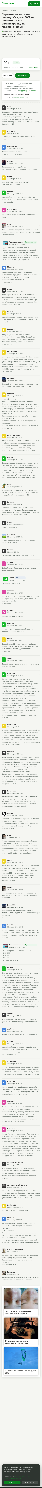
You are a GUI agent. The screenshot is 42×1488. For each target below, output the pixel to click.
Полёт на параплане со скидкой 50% (20, 1372)
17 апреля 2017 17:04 (15, 593)
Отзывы (22, 75)
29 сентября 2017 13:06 (15, 487)
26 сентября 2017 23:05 (15, 524)
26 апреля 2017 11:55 (17, 580)
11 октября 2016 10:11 (15, 793)
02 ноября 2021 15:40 (15, 163)
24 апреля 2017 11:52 (15, 565)
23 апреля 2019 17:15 (15, 437)
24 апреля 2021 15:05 (15, 226)
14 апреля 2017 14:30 (15, 625)
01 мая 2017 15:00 (13, 552)
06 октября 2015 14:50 (15, 1031)
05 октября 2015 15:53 (15, 1064)
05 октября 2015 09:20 (15, 1131)
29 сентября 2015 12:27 (15, 1187)
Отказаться (29, 1482)
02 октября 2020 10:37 (15, 353)
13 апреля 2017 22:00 (15, 640)
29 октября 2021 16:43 (15, 179)
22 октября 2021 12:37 (15, 194)
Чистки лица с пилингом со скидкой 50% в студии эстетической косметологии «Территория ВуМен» (18, 1312)
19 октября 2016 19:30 (15, 676)
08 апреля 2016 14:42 (15, 927)
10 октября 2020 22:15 (15, 331)
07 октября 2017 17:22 (15, 459)
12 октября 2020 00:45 (15, 314)
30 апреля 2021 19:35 (15, 211)
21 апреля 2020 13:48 (15, 380)
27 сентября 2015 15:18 (15, 1220)
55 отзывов (33, 67)
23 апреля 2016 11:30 (15, 838)
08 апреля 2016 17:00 (15, 907)
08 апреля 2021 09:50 (15, 269)
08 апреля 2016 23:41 (15, 889)
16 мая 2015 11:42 (13, 1274)
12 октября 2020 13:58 (15, 291)
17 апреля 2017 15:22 (15, 613)
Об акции (7, 75)
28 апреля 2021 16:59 (17, 244)
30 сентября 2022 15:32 (15, 148)
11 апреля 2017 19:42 (15, 660)
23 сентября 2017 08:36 (15, 537)
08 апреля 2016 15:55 (17, 947)
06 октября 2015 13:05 (15, 1044)
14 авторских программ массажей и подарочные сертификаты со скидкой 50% (19, 1342)
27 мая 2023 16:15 (13, 133)
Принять (12, 1482)
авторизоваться (20, 97)
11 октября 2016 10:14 (15, 754)
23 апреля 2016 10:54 (15, 862)
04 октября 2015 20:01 (15, 1165)
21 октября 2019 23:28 (15, 396)
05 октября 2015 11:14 (15, 1083)
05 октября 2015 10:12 (15, 1103)
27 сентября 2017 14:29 (15, 504)
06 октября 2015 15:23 (15, 1016)
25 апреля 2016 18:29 (15, 815)
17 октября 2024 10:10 (15, 109)
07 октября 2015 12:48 (15, 969)
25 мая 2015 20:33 (13, 1252)
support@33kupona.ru (28, 91)
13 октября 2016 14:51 (15, 727)
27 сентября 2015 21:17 (15, 1207)
